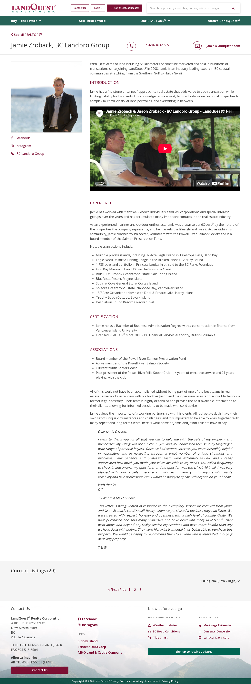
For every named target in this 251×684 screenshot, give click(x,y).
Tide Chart (160, 637)
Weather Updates (164, 625)
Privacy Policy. (170, 681)
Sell (92, 21)
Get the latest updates (126, 8)
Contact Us (80, 8)
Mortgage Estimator (217, 625)
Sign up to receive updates (194, 651)
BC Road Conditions (166, 631)
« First (112, 589)
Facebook (23, 138)
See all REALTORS (27, 35)
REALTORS (153, 21)
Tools (97, 8)
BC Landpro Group (30, 153)
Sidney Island (88, 641)
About (224, 21)
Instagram (23, 146)
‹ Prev (122, 589)
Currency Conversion (217, 631)
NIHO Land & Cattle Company (100, 652)
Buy (24, 21)
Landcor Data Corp (92, 647)
